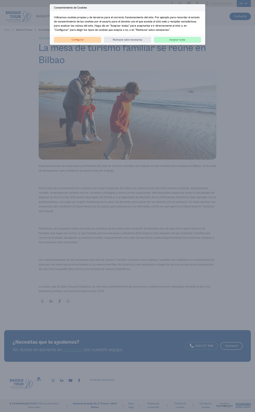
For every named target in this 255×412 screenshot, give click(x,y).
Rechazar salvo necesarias (127, 39)
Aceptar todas (177, 39)
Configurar (77, 39)
